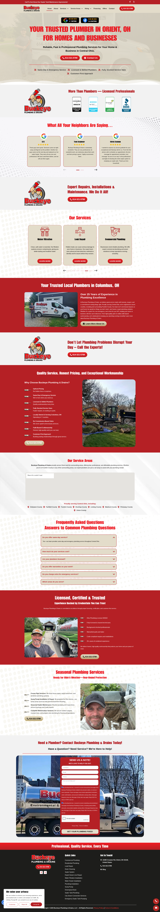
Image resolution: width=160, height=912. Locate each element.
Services (63, 8)
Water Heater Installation (73, 881)
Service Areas (75, 8)
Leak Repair (69, 866)
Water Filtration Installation (73, 878)
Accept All (36, 904)
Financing (97, 8)
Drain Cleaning (70, 869)
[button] (64, 170)
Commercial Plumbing (72, 860)
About (56, 8)
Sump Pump (69, 887)
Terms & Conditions (83, 825)
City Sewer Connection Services (75, 896)
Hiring (87, 8)
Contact (111, 8)
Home (50, 8)
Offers (105, 8)
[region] (24, 898)
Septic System (69, 872)
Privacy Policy (75, 825)
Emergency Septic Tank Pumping (76, 899)
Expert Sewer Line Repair (73, 875)
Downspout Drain (70, 890)
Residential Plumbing (72, 863)
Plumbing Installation (72, 884)
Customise (12, 904)
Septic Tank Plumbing (72, 893)
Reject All (24, 904)
